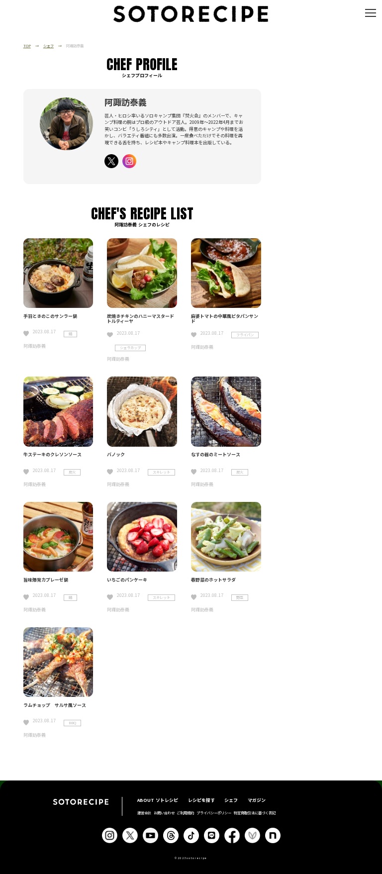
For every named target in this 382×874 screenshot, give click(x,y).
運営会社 (144, 812)
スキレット (161, 472)
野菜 (239, 597)
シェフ (48, 45)
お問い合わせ (164, 812)
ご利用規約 (185, 812)
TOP (27, 45)
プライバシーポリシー (213, 812)
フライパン (245, 334)
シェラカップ (130, 347)
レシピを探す (201, 800)
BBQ (72, 722)
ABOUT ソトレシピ (157, 800)
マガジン (257, 800)
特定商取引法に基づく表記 (255, 812)
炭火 (72, 472)
